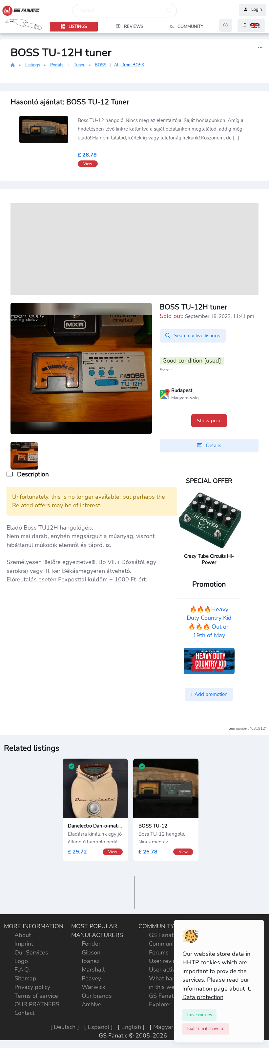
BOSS (100, 65)
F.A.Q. (22, 970)
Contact (24, 1013)
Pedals (56, 65)
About (22, 935)
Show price (209, 420)
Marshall (93, 970)
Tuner (79, 65)
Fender (91, 944)
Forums (159, 952)
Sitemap (25, 978)
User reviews (166, 961)
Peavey (91, 978)
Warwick (93, 987)
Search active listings (196, 335)
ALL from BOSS (129, 65)
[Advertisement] (134, 249)
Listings (32, 65)
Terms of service (36, 996)
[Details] (260, 48)
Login (256, 10)
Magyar (163, 1027)
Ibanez (90, 961)
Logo (21, 961)
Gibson (91, 952)
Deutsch (64, 1027)
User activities (167, 970)
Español (98, 1027)
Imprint (23, 944)
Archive (91, 1004)
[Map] (165, 393)
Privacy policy (32, 987)
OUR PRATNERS (36, 1004)
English (131, 1027)
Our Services (31, 952)
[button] (251, 25)
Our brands (97, 996)
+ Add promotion (209, 694)
